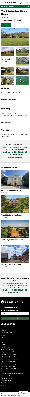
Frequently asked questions (9, 354)
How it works (5, 347)
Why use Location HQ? (8, 352)
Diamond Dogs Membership (9, 361)
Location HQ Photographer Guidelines (12, 373)
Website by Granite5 (15, 395)
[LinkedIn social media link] (11, 324)
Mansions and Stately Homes (9, 134)
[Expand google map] (7, 61)
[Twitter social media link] (8, 324)
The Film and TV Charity (8, 376)
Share (19, 20)
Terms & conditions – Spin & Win (10, 383)
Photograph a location (7, 371)
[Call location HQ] (21, 2)
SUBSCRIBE (15, 318)
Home (3, 328)
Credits (3, 335)
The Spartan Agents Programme (10, 364)
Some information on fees (8, 366)
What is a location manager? (9, 368)
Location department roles (9, 356)
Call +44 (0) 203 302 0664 (15, 152)
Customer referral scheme (9, 359)
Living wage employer (7, 378)
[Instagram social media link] (2, 324)
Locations (4, 330)
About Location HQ (7, 349)
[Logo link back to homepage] (12, 302)
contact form (18, 292)
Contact (3, 344)
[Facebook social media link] (5, 324)
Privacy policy (5, 385)
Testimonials (4, 340)
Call (6, 25)
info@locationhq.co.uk (11, 310)
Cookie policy (5, 388)
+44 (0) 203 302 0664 (10, 307)
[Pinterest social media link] (14, 324)
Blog (2, 337)
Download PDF (7, 20)
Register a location (6, 332)
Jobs (2, 342)
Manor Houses (23, 134)
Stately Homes (5, 136)
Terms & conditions (6, 380)
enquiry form (18, 157)
